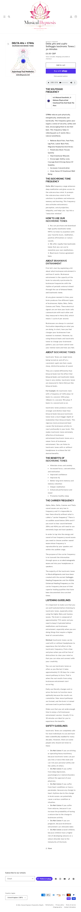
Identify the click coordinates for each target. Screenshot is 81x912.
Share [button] (50, 848)
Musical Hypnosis (26, 905)
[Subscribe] (32, 878)
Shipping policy (57, 907)
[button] (4, 16)
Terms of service (71, 905)
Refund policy (50, 905)
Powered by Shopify (38, 905)
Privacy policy (60, 905)
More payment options (61, 76)
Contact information (70, 907)
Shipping (58, 56)
